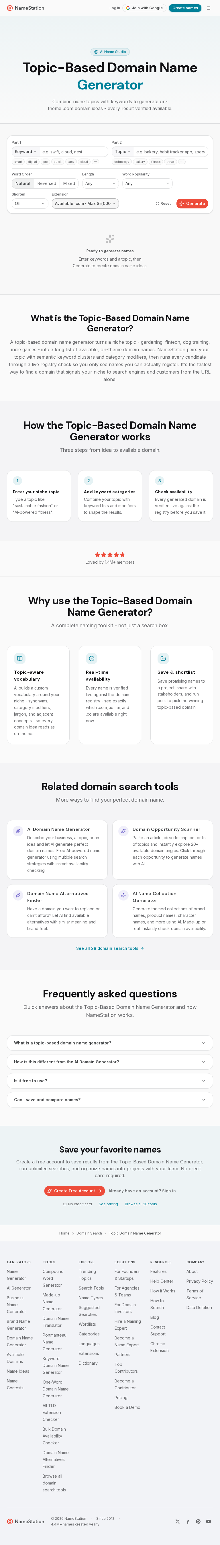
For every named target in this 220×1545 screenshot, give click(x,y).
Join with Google (147, 8)
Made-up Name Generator (52, 1301)
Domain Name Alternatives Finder (56, 1459)
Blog (154, 1317)
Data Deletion (199, 1307)
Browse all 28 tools (141, 1204)
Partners (122, 1354)
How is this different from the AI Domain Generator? (66, 1061)
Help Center (161, 1281)
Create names (185, 8)
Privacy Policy (199, 1281)
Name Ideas (18, 1371)
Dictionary (88, 1363)
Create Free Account (74, 1190)
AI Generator (19, 1288)
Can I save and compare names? (47, 1099)
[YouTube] (208, 1521)
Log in (115, 8)
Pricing (121, 1397)
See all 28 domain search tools (107, 948)
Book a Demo (127, 1407)
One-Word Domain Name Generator (56, 1389)
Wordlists (87, 1324)
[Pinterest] (198, 1521)
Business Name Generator (16, 1304)
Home (64, 1233)
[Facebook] (187, 1521)
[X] (177, 1521)
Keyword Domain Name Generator (56, 1365)
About (192, 1271)
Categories (89, 1333)
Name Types (91, 1297)
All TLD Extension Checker (52, 1412)
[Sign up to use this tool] (110, 209)
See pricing (108, 1204)
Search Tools (91, 1288)
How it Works (162, 1290)
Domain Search (89, 1233)
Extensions (89, 1353)
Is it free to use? (30, 1080)
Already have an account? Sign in (142, 1190)
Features (158, 1271)
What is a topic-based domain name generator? (62, 1042)
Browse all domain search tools (54, 1483)
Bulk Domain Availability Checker (54, 1436)
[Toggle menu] (208, 8)
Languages (89, 1343)
